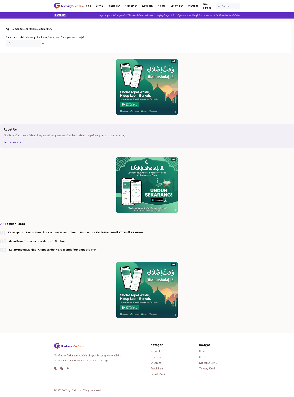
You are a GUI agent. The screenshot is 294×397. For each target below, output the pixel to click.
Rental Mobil (158, 374)
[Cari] (43, 43)
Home (88, 6)
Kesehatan (131, 6)
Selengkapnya (12, 142)
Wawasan (147, 6)
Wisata (162, 6)
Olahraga (193, 6)
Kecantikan (176, 6)
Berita (99, 6)
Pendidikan (114, 6)
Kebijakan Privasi (208, 363)
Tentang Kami (207, 369)
